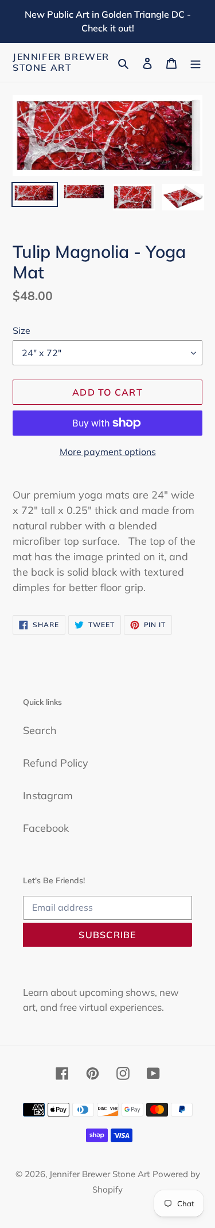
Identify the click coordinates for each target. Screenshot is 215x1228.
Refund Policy (55, 763)
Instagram (48, 795)
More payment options (108, 451)
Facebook (46, 828)
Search (40, 730)
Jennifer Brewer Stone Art (61, 62)
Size (21, 330)
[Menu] (195, 62)
